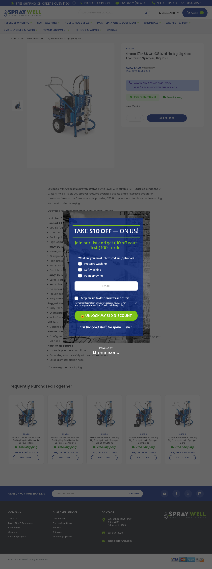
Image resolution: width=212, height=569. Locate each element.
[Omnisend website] (106, 350)
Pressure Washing (95, 263)
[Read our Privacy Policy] (136, 303)
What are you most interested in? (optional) (106, 258)
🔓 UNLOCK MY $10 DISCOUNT (106, 315)
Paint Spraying (93, 275)
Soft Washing (92, 269)
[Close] (146, 215)
